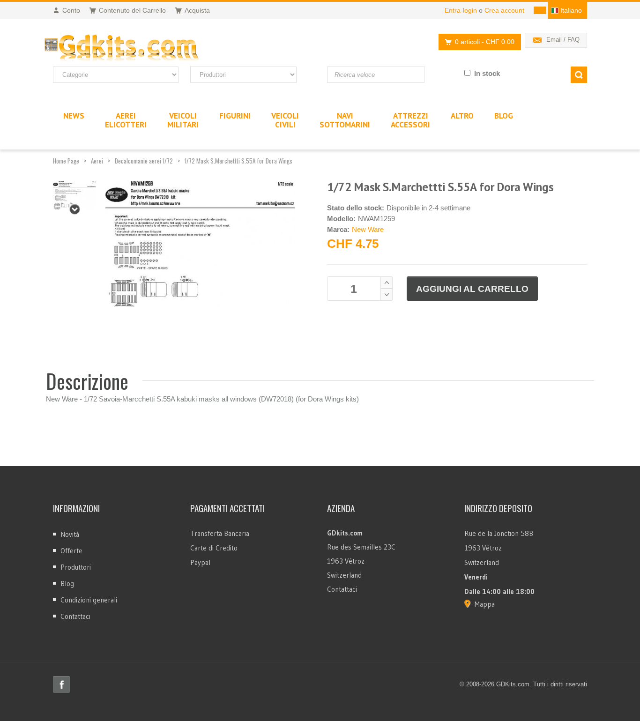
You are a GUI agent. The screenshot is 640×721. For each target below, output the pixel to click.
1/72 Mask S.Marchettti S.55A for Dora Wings (238, 160)
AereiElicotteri (126, 120)
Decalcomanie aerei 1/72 (144, 160)
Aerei (97, 160)
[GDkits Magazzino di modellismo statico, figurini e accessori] (141, 48)
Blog (67, 583)
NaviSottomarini (345, 120)
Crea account (504, 10)
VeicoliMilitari (183, 120)
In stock (487, 73)
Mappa (485, 604)
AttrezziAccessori (410, 120)
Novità (69, 534)
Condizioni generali (88, 599)
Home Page (66, 160)
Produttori (75, 567)
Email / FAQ (563, 39)
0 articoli (484, 41)
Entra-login (461, 10)
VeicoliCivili (285, 120)
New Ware (368, 229)
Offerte (71, 550)
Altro (462, 116)
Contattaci (75, 616)
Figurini (235, 116)
